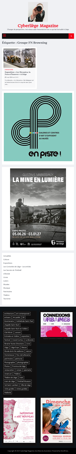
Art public (16, 317)
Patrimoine (7, 292)
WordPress (64, 451)
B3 (24, 317)
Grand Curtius (17, 340)
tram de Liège (9, 381)
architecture (9, 314)
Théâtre (6, 295)
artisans (7, 317)
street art (8, 374)
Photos (7, 366)
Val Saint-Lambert (11, 385)
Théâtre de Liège (10, 378)
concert (18, 332)
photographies (22, 362)
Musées (6, 284)
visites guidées (22, 389)
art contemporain (23, 314)
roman (18, 370)
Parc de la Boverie (23, 355)
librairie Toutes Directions (14, 344)
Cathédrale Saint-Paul (24, 321)
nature (28, 351)
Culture (6, 260)
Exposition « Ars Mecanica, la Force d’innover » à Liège (17, 73)
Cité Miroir (8, 332)
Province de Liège (19, 366)
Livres (5, 277)
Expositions (9, 69)
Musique (6, 288)
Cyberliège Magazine (38, 25)
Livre (28, 344)
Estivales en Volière (11, 336)
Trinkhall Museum (24, 381)
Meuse (24, 347)
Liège (6, 347)
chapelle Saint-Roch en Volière (16, 329)
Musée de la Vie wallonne (14, 351)
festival (7, 340)
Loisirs (5, 281)
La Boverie (29, 340)
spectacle (27, 370)
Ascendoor (47, 451)
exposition (25, 336)
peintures (18, 359)
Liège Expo (15, 347)
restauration (9, 370)
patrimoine (8, 359)
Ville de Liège (26, 385)
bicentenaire (9, 321)
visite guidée (9, 389)
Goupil (8, 77)
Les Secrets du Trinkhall (12, 270)
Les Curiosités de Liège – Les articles (17, 267)
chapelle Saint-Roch (11, 325)
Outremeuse (9, 355)
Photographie (9, 362)
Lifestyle (6, 274)
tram (21, 378)
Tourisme (6, 299)
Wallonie (7, 393)
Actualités (7, 256)
